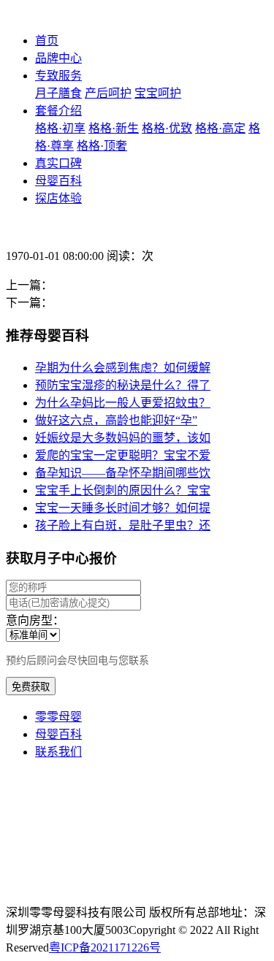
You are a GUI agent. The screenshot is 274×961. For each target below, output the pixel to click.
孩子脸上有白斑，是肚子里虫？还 (122, 525)
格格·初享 (60, 128)
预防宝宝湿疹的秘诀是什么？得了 (122, 385)
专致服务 (58, 75)
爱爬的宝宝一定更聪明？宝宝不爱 (122, 455)
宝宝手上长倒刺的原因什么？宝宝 (122, 490)
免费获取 (31, 686)
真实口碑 (58, 163)
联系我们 (58, 752)
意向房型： (35, 620)
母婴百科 (58, 181)
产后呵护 (108, 93)
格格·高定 (220, 128)
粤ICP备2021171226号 (105, 947)
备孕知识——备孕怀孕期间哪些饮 (122, 473)
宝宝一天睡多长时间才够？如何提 (122, 508)
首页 (46, 40)
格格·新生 (113, 128)
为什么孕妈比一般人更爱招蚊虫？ (122, 403)
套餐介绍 (58, 110)
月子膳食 (58, 93)
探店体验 (58, 198)
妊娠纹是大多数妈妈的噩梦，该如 (122, 438)
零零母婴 (58, 717)
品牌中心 (58, 58)
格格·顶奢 (102, 145)
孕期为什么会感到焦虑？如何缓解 (122, 367)
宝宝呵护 (157, 93)
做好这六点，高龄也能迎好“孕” (116, 420)
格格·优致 (167, 128)
